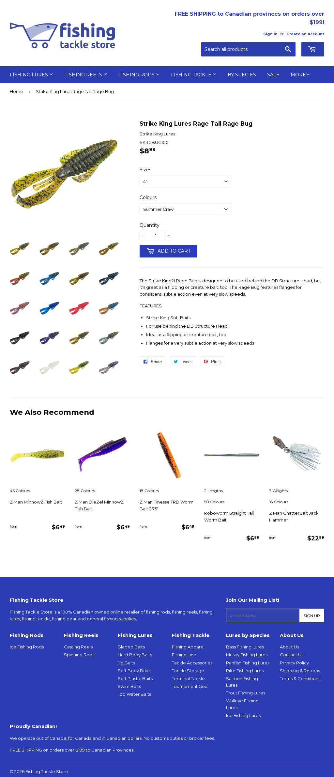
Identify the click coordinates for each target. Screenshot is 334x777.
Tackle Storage (188, 670)
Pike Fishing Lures (245, 670)
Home (16, 91)
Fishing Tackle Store (46, 771)
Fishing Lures (29, 75)
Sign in (270, 34)
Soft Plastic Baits (135, 678)
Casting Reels (78, 646)
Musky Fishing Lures (246, 654)
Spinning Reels (79, 654)
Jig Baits (126, 662)
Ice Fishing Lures (243, 715)
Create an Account (305, 34)
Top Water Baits (134, 694)
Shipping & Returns (300, 670)
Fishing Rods (137, 75)
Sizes (145, 170)
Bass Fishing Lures (245, 646)
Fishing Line (184, 654)
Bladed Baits (131, 646)
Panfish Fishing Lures (247, 662)
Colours (148, 197)
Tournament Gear (190, 686)
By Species (242, 75)
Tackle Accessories (192, 662)
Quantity (149, 225)
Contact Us (291, 654)
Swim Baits (129, 686)
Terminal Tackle (188, 678)
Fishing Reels (83, 75)
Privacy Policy (294, 662)
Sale (273, 75)
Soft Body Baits (134, 670)
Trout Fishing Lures (245, 692)
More (298, 75)
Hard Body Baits (135, 654)
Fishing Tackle (192, 75)
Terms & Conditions (300, 678)
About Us (289, 646)
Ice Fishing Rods (27, 646)
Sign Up (312, 615)
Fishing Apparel (188, 646)
